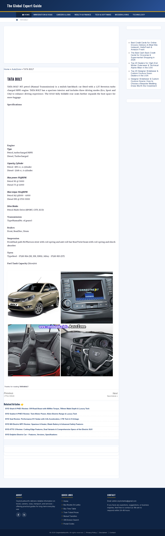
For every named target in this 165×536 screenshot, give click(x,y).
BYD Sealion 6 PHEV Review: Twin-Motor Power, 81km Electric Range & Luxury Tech (41, 414)
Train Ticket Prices (71, 512)
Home (27, 15)
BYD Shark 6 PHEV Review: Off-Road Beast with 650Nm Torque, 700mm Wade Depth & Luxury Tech (47, 409)
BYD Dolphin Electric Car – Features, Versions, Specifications (31, 435)
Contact (113, 532)
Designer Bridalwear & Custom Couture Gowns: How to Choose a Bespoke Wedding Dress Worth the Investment (145, 82)
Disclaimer (103, 532)
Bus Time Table (70, 509)
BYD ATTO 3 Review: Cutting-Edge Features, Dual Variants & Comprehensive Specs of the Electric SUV (49, 429)
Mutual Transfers (70, 516)
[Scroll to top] (159, 531)
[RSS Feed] (24, 514)
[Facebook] (18, 514)
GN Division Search (71, 520)
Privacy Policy (91, 532)
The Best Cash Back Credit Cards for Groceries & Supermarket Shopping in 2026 (143, 56)
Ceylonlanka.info (62, 532)
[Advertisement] (61, 45)
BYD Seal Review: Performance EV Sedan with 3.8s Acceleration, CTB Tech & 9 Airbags (42, 419)
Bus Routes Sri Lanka (72, 505)
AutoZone (16, 69)
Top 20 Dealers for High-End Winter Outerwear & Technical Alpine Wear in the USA (144, 65)
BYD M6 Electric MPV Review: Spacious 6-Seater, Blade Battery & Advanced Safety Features (44, 424)
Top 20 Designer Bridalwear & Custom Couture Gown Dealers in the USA (144, 73)
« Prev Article (9, 396)
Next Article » (112, 396)
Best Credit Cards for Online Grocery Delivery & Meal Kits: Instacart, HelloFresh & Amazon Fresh (144, 46)
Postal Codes (69, 524)
